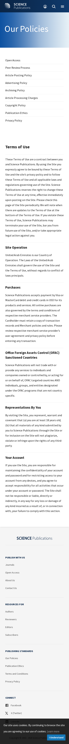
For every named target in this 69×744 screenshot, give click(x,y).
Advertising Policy (16, 83)
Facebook (15, 705)
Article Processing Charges (21, 98)
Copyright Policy (15, 105)
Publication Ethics (16, 113)
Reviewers (11, 619)
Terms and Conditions (16, 673)
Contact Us (11, 588)
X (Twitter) (16, 713)
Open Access (12, 60)
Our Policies (11, 658)
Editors (9, 627)
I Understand (56, 737)
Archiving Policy (15, 90)
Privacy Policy (13, 120)
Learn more (53, 731)
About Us (10, 580)
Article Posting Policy (18, 75)
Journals (9, 564)
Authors (9, 611)
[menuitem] (45, 6)
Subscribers (11, 634)
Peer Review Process (17, 67)
